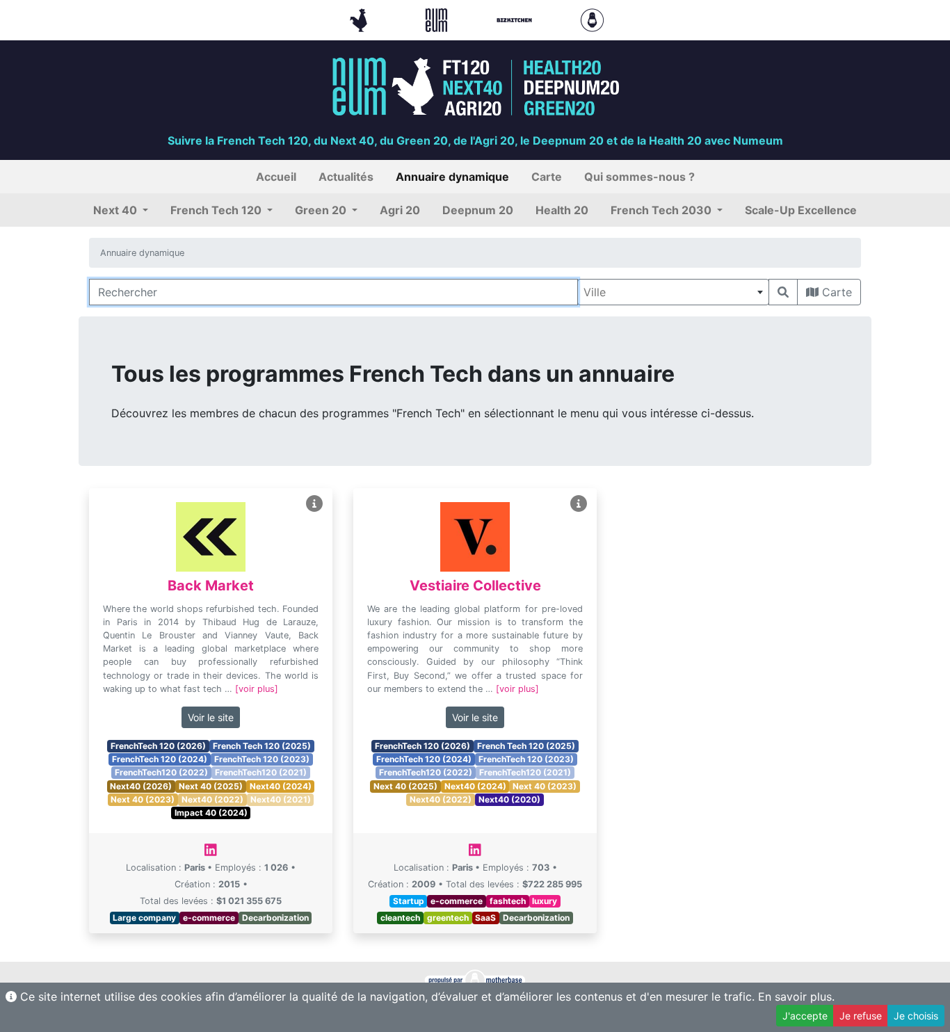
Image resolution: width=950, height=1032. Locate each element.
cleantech (400, 917)
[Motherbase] (592, 19)
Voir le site (211, 717)
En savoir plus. (796, 996)
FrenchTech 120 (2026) (158, 746)
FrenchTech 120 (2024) (159, 759)
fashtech (508, 901)
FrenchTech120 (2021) (261, 772)
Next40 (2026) (141, 786)
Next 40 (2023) (143, 799)
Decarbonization (275, 917)
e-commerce (209, 917)
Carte (835, 292)
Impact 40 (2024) (211, 812)
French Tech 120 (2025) (262, 746)
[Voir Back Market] (314, 504)
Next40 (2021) (280, 799)
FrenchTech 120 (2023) (261, 759)
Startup (408, 901)
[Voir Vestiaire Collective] (578, 504)
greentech (448, 917)
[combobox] (673, 292)
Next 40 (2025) (211, 786)
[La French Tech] (360, 19)
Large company (144, 917)
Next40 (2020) (509, 799)
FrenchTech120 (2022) (161, 772)
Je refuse (860, 1016)
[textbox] (673, 292)
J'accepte (805, 1016)
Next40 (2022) (212, 799)
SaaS (485, 917)
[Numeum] (438, 19)
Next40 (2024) (281, 786)
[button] (121, 210)
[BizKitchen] (516, 19)
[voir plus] (256, 689)
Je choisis (916, 1016)
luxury (544, 901)
